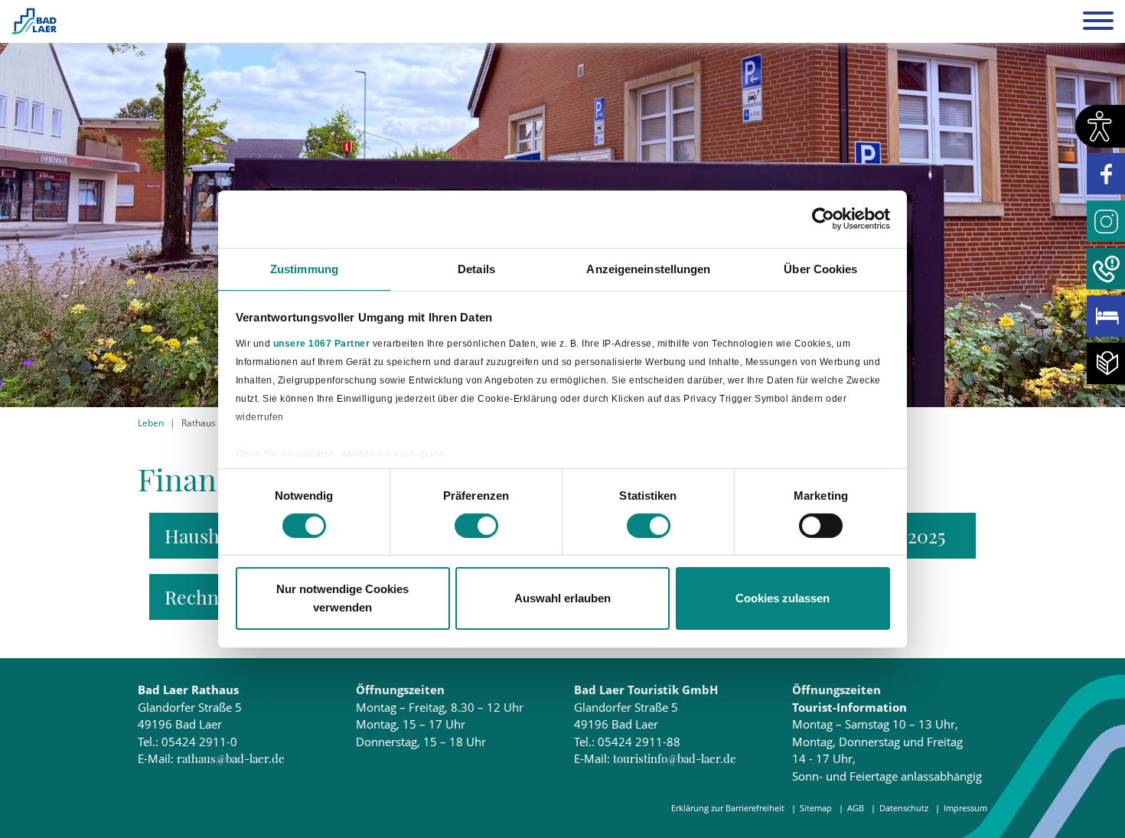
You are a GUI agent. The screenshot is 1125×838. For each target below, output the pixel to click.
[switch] (476, 526)
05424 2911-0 (199, 741)
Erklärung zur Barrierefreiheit (727, 808)
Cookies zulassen (782, 598)
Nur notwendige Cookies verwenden (342, 598)
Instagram (1106, 221)
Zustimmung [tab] (304, 268)
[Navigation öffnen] (1098, 23)
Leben (151, 422)
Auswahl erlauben (562, 598)
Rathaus (198, 422)
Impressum (965, 808)
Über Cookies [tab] (820, 268)
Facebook (1106, 173)
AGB (855, 808)
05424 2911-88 (639, 741)
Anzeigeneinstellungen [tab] (648, 268)
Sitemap (816, 808)
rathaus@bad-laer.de (231, 758)
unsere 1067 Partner (321, 343)
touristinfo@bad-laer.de (674, 758)
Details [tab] (476, 268)
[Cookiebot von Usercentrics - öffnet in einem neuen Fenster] (823, 218)
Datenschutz (903, 808)
